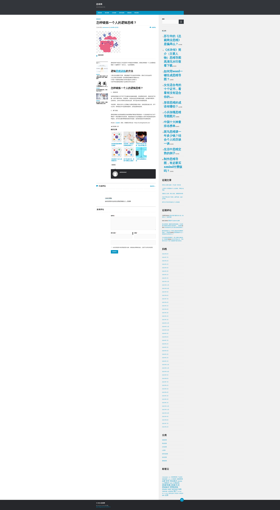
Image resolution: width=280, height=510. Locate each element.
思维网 (99, 4)
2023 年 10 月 (165, 371)
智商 (179, 489)
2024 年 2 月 (165, 357)
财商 (163, 495)
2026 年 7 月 (165, 257)
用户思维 (179, 491)
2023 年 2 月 (165, 399)
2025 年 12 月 (165, 281)
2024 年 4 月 (165, 350)
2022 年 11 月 (165, 409)
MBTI (170, 477)
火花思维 (170, 491)
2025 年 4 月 (165, 309)
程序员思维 (121, 12)
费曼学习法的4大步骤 (174, 220)
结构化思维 (171, 493)
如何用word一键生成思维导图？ (173, 75)
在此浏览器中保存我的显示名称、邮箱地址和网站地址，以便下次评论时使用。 (133, 247)
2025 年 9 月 (165, 292)
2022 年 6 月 (165, 427)
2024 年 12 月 (165, 323)
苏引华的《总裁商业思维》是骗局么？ (172, 40)
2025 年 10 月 (165, 288)
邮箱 (136, 232)
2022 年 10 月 (165, 413)
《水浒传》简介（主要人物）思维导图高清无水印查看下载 (172, 57)
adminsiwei (106, 27)
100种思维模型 (165, 477)
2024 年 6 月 (165, 344)
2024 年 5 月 (165, 347)
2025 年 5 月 (165, 305)
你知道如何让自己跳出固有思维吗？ (174, 227)
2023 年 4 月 (165, 392)
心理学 (164, 450)
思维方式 (175, 485)
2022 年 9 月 (165, 416)
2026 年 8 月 (165, 253)
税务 (163, 493)
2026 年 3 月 (165, 271)
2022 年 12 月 (165, 406)
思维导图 (166, 485)
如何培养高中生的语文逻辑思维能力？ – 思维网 (118, 201)
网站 (132, 233)
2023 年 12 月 (165, 364)
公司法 (169, 479)
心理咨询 (176, 483)
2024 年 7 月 (165, 340)
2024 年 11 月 (165, 326)
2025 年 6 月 (165, 302)
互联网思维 (174, 477)
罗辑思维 (176, 493)
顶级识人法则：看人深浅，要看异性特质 (172, 193)
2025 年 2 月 (165, 316)
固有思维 (180, 481)
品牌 (163, 481)
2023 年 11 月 (165, 368)
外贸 (163, 483)
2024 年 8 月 (165, 337)
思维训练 (121, 71)
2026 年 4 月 (165, 267)
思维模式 (165, 487)
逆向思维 (107, 12)
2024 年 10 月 (165, 330)
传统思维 (164, 479)
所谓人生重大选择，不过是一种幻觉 (171, 185)
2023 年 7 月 (165, 382)
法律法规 (164, 491)
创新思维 (180, 479)
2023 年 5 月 (165, 388)
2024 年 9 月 (165, 333)
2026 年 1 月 (165, 278)
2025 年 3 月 (165, 312)
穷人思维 (166, 493)
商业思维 (137, 12)
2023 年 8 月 (165, 378)
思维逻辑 (164, 489)
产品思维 (180, 477)
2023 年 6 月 (165, 385)
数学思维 (175, 489)
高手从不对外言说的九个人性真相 (171, 202)
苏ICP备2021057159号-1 (103, 507)
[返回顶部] (182, 500)
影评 (171, 483)
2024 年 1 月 (165, 361)
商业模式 (173, 481)
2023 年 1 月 (165, 402)
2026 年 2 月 (165, 274)
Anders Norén (101, 505)
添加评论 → (153, 186)
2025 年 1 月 (165, 319)
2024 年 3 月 (165, 354)
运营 (166, 495)
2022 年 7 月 (165, 423)
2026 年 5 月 (165, 264)
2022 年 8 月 (165, 420)
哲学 (168, 481)
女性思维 (114, 12)
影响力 (166, 483)
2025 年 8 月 (165, 295)
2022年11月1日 (114, 27)
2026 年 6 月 (165, 260)
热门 (175, 491)
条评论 (113, 215)
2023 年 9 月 (165, 375)
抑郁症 (170, 489)
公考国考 (173, 479)
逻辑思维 (129, 12)
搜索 (163, 19)
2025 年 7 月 (165, 298)
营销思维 (181, 493)
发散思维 (100, 12)
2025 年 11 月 (165, 285)
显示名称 (113, 232)
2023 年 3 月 (165, 395)
